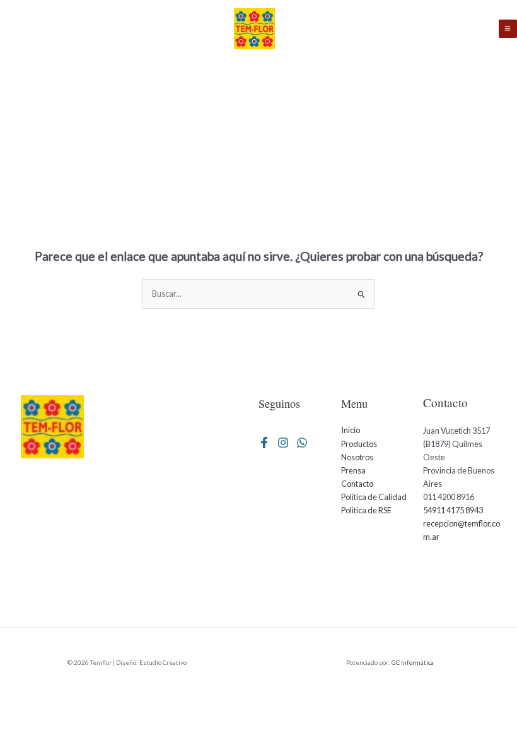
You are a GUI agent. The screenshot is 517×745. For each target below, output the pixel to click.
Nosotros (357, 457)
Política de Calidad (374, 497)
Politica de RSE (366, 510)
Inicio (350, 430)
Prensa (353, 470)
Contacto (357, 484)
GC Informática (413, 662)
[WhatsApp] (302, 442)
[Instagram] (283, 442)
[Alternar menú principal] (508, 29)
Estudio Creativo (162, 662)
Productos (359, 444)
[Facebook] (264, 442)
